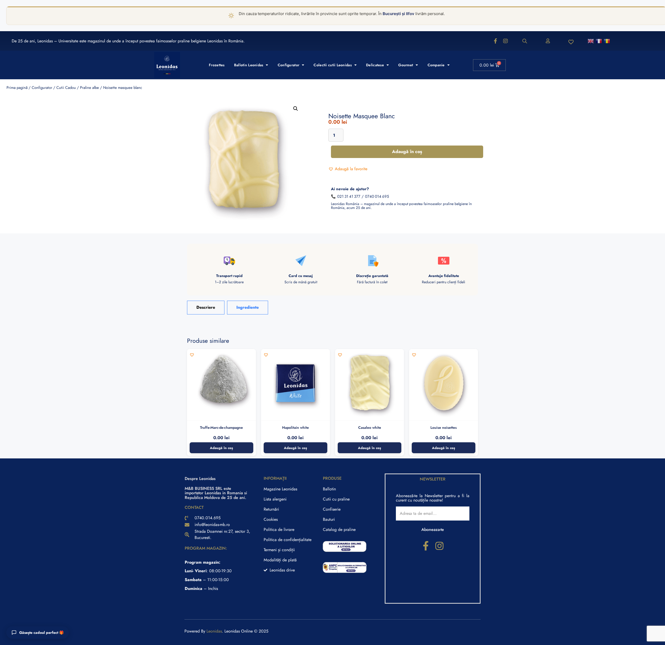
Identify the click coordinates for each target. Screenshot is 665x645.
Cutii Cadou (66, 87)
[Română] (607, 41)
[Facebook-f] (495, 41)
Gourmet (405, 65)
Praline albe (89, 87)
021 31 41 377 (348, 196)
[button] (295, 108)
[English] (591, 41)
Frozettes (217, 65)
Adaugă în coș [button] (221, 447)
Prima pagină (17, 87)
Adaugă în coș (407, 151)
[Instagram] (505, 41)
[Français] (599, 41)
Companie (436, 65)
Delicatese (375, 65)
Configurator (288, 65)
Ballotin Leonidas (248, 65)
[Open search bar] (524, 41)
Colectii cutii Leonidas (332, 65)
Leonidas (214, 631)
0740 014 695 (377, 196)
